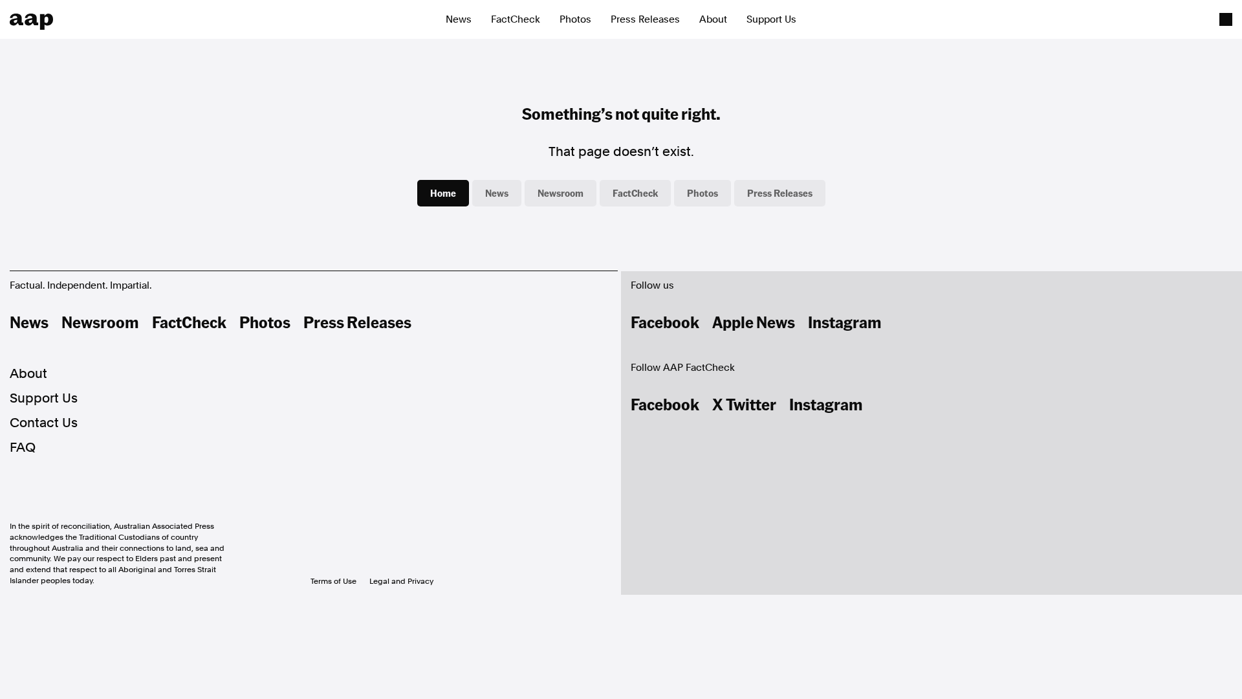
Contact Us (44, 422)
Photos (575, 19)
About (713, 19)
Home (443, 192)
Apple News (753, 321)
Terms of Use (333, 581)
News (459, 19)
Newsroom (560, 192)
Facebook (665, 321)
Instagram (845, 321)
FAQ (23, 447)
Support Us (771, 19)
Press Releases (645, 19)
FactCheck (515, 19)
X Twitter (744, 404)
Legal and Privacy (401, 581)
